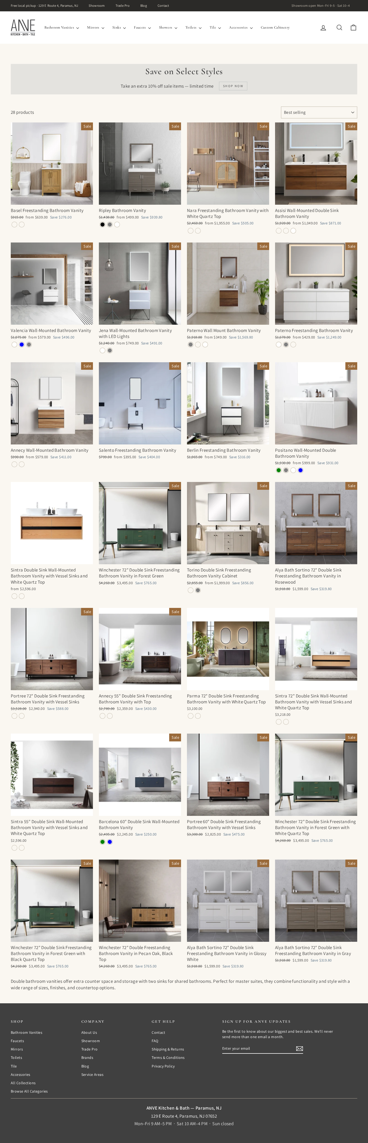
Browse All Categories (29, 1091)
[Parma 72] (190, 715)
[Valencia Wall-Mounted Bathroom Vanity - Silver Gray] (29, 344)
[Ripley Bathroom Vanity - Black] (102, 224)
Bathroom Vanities (59, 27)
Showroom (97, 5)
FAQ (155, 1040)
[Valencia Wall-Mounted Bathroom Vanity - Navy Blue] (21, 344)
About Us (89, 1032)
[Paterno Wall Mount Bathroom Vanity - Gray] (190, 344)
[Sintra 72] (278, 721)
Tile (213, 27)
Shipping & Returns (168, 1049)
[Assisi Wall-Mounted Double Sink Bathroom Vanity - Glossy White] (293, 230)
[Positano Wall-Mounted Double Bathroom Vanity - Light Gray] (286, 470)
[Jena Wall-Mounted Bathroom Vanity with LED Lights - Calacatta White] (102, 350)
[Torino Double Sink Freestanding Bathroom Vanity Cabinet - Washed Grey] (197, 590)
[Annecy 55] (102, 715)
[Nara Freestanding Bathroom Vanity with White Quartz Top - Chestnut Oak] (197, 230)
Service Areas (92, 1074)
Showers (166, 27)
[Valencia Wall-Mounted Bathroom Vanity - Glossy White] (14, 344)
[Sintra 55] (14, 847)
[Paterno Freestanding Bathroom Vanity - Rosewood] (293, 344)
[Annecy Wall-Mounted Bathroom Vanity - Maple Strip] (14, 464)
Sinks (117, 27)
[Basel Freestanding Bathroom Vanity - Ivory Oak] (21, 224)
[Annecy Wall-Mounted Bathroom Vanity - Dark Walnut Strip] (21, 464)
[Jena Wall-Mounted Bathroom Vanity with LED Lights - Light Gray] (109, 350)
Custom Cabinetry (275, 27)
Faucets (140, 27)
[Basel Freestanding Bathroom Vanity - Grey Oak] (14, 224)
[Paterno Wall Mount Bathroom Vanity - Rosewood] (197, 344)
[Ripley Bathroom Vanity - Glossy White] (117, 224)
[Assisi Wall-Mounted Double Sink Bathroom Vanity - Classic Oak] (286, 230)
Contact (163, 5)
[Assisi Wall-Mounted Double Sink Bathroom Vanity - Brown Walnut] (278, 230)
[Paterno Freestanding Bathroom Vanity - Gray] (286, 344)
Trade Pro (123, 5)
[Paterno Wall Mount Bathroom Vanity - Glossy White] (205, 344)
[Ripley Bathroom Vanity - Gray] (109, 224)
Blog (143, 5)
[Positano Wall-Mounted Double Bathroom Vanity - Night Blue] (300, 470)
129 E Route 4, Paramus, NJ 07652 (184, 1116)
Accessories (238, 27)
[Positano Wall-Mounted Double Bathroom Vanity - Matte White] (293, 470)
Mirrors (93, 27)
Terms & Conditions (168, 1057)
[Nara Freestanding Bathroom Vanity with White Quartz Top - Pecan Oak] (190, 230)
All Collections (23, 1082)
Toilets (191, 27)
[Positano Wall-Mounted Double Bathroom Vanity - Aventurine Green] (278, 470)
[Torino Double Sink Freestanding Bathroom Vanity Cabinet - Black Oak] (190, 590)
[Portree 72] (14, 715)
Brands (87, 1057)
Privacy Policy (163, 1066)
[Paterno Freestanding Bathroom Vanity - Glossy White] (278, 344)
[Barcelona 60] (102, 841)
